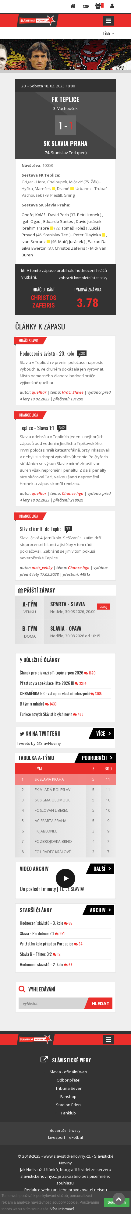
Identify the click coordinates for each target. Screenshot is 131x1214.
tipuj (103, 606)
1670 (92, 672)
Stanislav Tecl (63, 152)
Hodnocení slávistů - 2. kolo (41, 964)
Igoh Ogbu (31, 221)
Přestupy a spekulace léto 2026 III (47, 683)
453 (80, 714)
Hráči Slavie (28, 340)
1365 (98, 693)
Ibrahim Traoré (35, 228)
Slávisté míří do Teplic (41, 529)
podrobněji (94, 758)
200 (82, 353)
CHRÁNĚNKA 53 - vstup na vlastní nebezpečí (55, 693)
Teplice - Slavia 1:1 (37, 427)
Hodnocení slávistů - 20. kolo (47, 353)
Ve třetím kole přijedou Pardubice (46, 943)
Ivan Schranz (34, 241)
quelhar (39, 392)
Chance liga (28, 414)
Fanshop (68, 1096)
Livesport (56, 1137)
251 (61, 933)
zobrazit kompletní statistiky (83, 277)
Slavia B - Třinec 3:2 (36, 954)
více (100, 733)
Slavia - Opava (65, 628)
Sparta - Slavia (67, 604)
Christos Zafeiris (70, 248)
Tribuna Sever (68, 1088)
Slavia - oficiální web (68, 1072)
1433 (53, 703)
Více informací (62, 1209)
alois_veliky (42, 567)
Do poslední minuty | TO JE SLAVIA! (52, 888)
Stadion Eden (68, 1104)
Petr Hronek (88, 214)
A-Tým (30, 604)
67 (70, 964)
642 (61, 427)
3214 (82, 683)
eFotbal (76, 1137)
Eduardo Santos (58, 221)
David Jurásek (88, 221)
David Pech (58, 214)
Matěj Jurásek (70, 241)
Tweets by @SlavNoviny (39, 743)
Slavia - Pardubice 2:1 (37, 933)
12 (58, 954)
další (99, 868)
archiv (97, 910)
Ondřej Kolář (33, 214)
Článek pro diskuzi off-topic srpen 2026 (51, 672)
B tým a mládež (32, 703)
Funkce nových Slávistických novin (46, 714)
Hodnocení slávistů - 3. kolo (41, 923)
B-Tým (29, 628)
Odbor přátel (68, 1080)
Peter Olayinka (87, 235)
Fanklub (68, 1113)
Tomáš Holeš (73, 228)
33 (68, 528)
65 (70, 923)
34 (80, 943)
